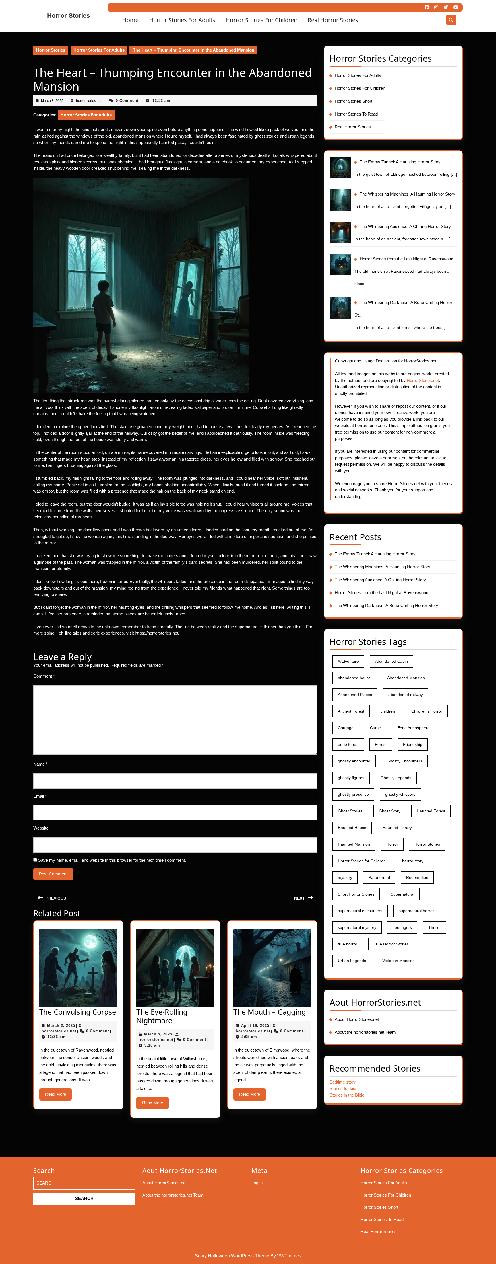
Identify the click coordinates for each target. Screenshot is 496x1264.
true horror (347, 944)
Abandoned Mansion (406, 678)
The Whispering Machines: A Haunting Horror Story (382, 566)
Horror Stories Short (353, 101)
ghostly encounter (354, 761)
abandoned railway (405, 694)
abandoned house (354, 678)
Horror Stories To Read (356, 114)
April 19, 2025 (255, 1025)
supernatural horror (416, 910)
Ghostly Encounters (404, 761)
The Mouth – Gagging (269, 1012)
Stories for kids (344, 1088)
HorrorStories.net (423, 380)
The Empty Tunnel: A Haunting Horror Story (375, 553)
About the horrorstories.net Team (365, 1032)
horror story (412, 861)
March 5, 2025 (158, 1034)
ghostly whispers (400, 794)
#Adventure (348, 661)
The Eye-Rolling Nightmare (161, 1016)
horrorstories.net (59, 1031)
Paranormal (379, 877)
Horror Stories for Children (362, 861)
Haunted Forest (431, 811)
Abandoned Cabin (391, 661)
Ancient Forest (351, 711)
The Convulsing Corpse (77, 1012)
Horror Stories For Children (261, 20)
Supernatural (402, 894)
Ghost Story (389, 811)
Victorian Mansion (398, 960)
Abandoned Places (355, 694)
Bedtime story (343, 1082)
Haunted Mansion (354, 844)
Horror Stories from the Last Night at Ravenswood (381, 592)
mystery (345, 877)
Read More (58, 1096)
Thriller (434, 927)
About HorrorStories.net (357, 1019)
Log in (257, 1182)
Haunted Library (397, 827)
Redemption (417, 877)
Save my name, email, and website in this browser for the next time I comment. (112, 860)
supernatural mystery (357, 927)
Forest (381, 744)
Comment (44, 676)
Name (40, 764)
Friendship (412, 744)
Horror (392, 844)
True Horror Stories (391, 944)
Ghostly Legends (396, 777)
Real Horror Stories (333, 20)
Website (41, 828)
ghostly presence (353, 794)
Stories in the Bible (347, 1095)
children (388, 711)
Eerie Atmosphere (413, 727)
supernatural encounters (360, 910)
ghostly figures (351, 777)
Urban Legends (352, 960)
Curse (375, 727)
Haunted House (352, 827)
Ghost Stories (350, 811)
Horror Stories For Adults (182, 20)
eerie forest (348, 744)
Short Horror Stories (356, 894)
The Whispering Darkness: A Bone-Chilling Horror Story (386, 605)
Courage (346, 727)
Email (40, 796)
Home (130, 20)
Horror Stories (68, 15)
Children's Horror (426, 711)
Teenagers (402, 927)
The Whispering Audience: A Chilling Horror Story (380, 579)
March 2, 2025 (61, 1025)
